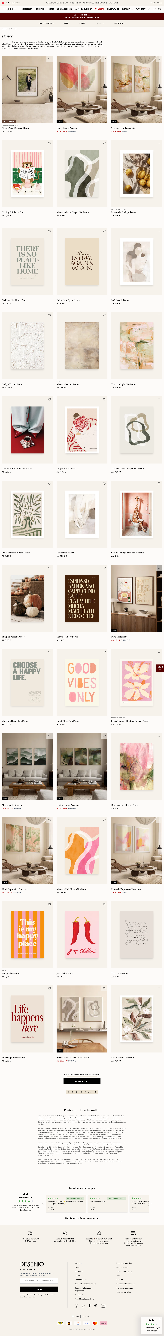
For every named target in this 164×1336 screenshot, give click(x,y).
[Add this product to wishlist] (49, 59)
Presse (77, 1267)
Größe (99, 23)
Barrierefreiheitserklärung (85, 1284)
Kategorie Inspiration (106, 1137)
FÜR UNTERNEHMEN (144, 9)
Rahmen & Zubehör (83, 9)
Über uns (78, 1263)
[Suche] (149, 9)
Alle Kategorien (45, 23)
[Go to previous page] (68, 1092)
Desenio (5, 29)
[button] (151, 1325)
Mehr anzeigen (82, 1081)
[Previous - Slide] (43, 1204)
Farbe (66, 23)
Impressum (79, 1271)
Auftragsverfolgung (124, 1271)
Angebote (99, 9)
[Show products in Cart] (159, 9)
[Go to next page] (96, 1092)
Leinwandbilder (64, 9)
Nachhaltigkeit (81, 1280)
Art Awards (79, 1295)
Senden (38, 1289)
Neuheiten (40, 9)
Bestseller (27, 9)
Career (77, 1276)
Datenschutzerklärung (34, 1295)
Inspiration (127, 9)
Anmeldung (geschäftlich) (85, 1299)
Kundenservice (122, 1267)
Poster (51, 9)
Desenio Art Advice (124, 1263)
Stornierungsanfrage (124, 1288)
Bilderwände (113, 9)
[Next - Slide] (151, 1204)
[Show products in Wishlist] (154, 9)
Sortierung (118, 23)
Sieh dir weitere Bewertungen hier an (82, 1218)
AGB (118, 1276)
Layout (82, 23)
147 (91, 1092)
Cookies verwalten (123, 1292)
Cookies (119, 1280)
